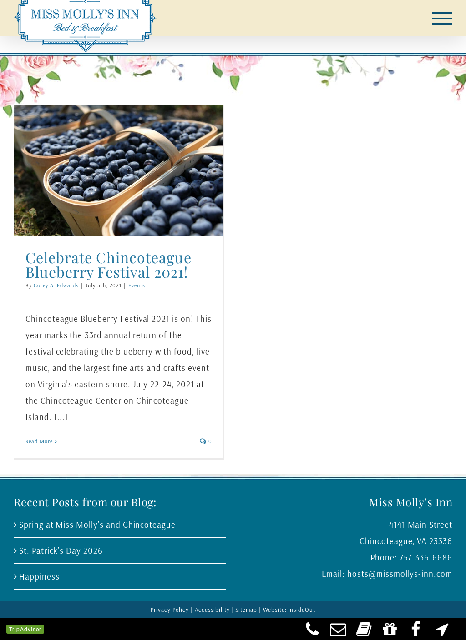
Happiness (39, 576)
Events (136, 285)
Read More (39, 441)
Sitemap (246, 609)
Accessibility (212, 609)
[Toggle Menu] (442, 18)
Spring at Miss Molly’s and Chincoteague (97, 524)
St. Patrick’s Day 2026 (61, 550)
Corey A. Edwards (56, 285)
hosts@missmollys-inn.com (399, 573)
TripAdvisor (25, 629)
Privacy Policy (170, 609)
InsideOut (301, 609)
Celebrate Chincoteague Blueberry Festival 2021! (108, 264)
